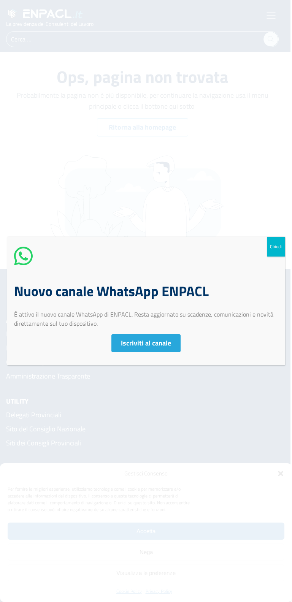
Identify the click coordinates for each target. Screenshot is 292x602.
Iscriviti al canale (146, 343)
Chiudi (276, 246)
